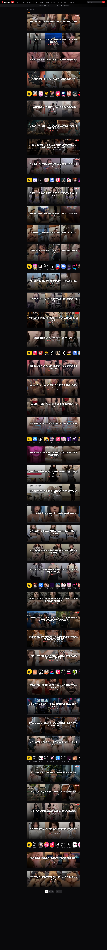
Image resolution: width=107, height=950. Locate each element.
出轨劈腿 (53, 2)
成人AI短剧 (22, 2)
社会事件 (66, 2)
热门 (17, 2)
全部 (13, 2)
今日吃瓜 (29, 2)
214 (57, 891)
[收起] (79, 12)
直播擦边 (60, 2)
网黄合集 (47, 2)
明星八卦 (72, 2)
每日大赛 (35, 2)
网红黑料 (41, 2)
